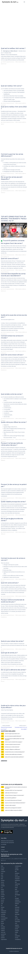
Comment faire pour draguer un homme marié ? (14, 795)
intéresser (17, 900)
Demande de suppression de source (8, 61)
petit (16, 889)
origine (2, 896)
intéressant (3, 910)
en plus (2, 868)
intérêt (16, 932)
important (17, 878)
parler (2, 921)
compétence (18, 939)
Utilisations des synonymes (7, 840)
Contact (3, 849)
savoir (16, 893)
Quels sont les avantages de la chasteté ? (13, 807)
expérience (17, 880)
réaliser (2, 907)
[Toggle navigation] (24, 2)
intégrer (16, 912)
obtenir (2, 891)
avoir (2, 873)
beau (16, 916)
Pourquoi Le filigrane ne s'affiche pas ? (12, 749)
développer (17, 894)
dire (16, 882)
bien (2, 878)
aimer (16, 887)
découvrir (17, 909)
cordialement (18, 866)
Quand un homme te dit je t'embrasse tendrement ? (15, 802)
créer (2, 877)
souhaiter (17, 907)
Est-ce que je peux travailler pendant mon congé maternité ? (14, 739)
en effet (16, 869)
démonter (17, 914)
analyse (17, 891)
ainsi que (3, 932)
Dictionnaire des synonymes (7, 842)
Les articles (3, 844)
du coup (3, 898)
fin (15, 896)
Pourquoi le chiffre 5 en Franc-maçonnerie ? (13, 790)
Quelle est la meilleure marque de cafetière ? (13, 810)
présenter (17, 910)
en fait (16, 885)
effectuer (3, 916)
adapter (2, 936)
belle (2, 909)
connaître (3, 914)
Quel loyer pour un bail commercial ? (12, 747)
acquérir (17, 930)
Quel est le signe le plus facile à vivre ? (12, 733)
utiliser (2, 893)
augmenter (17, 884)
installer (3, 885)
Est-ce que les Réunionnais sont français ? (13, 800)
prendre (2, 880)
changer (17, 898)
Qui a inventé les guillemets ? (10, 797)
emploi (16, 918)
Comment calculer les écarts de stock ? (13, 744)
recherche (3, 919)
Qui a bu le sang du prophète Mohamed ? (13, 736)
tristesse (3, 928)
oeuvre (2, 900)
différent (17, 903)
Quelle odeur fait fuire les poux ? (11, 792)
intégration (3, 912)
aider (16, 905)
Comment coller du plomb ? (10, 805)
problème (17, 873)
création (3, 930)
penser (2, 923)
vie (1, 905)
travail (16, 875)
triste (2, 925)
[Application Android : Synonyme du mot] (7, 831)
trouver (2, 884)
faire (2, 866)
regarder (17, 925)
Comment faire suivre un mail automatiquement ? (15, 752)
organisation (4, 939)
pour (2, 875)
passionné (3, 934)
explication (17, 921)
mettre (2, 869)
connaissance (4, 918)
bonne (2, 902)
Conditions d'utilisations (14, 951)
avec (16, 923)
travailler (3, 927)
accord (16, 937)
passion (3, 937)
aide (2, 903)
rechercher (17, 936)
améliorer (17, 927)
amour (2, 882)
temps (2, 889)
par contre (17, 919)
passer (16, 928)
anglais (16, 868)
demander (17, 877)
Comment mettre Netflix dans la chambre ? (13, 754)
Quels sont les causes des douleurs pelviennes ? (14, 757)
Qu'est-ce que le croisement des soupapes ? (13, 742)
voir (2, 887)
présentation (18, 902)
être (16, 871)
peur (16, 934)
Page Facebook (4, 851)
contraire (3, 871)
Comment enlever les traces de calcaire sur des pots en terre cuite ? (16, 788)
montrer (3, 894)
